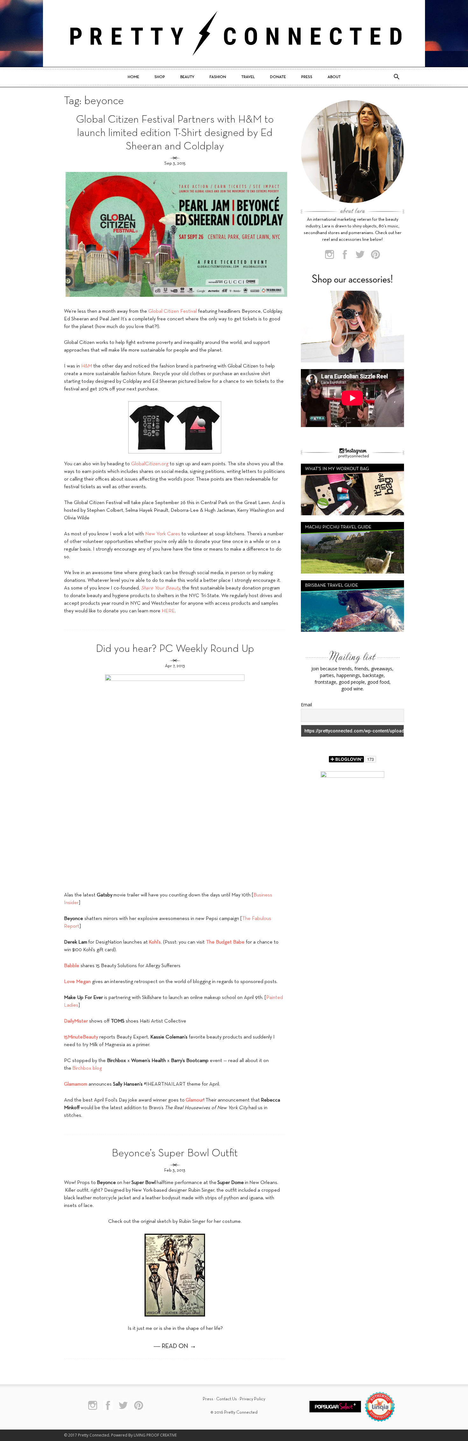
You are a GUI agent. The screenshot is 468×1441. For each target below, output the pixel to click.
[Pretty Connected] (234, 33)
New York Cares (162, 534)
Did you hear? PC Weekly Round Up (175, 649)
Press (306, 77)
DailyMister (76, 1021)
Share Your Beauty (160, 588)
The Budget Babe (225, 942)
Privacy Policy (252, 1399)
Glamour (194, 1100)
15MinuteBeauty (81, 1037)
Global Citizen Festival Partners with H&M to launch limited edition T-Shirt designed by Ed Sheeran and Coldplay (175, 133)
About (334, 77)
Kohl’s (155, 942)
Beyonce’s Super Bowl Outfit (175, 1154)
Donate (278, 77)
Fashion (217, 77)
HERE (168, 611)
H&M (86, 366)
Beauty (187, 77)
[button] (396, 77)
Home (133, 77)
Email (306, 705)
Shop (159, 77)
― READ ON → (175, 1346)
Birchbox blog (87, 1068)
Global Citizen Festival (172, 311)
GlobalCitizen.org (149, 464)
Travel (248, 77)
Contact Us (226, 1399)
